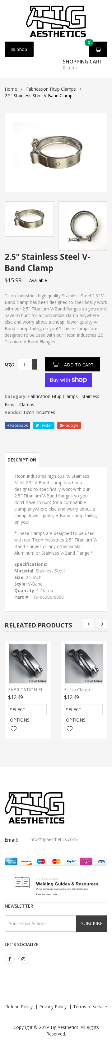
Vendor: (13, 412)
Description (21, 460)
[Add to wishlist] (13, 728)
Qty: (9, 364)
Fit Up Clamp (77, 690)
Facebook (18, 425)
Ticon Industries (39, 412)
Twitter (45, 425)
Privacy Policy (53, 1007)
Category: (16, 396)
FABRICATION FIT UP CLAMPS (39, 690)
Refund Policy (19, 1007)
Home (11, 89)
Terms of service (90, 1007)
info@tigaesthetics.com (53, 839)
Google (71, 425)
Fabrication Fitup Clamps (51, 89)
